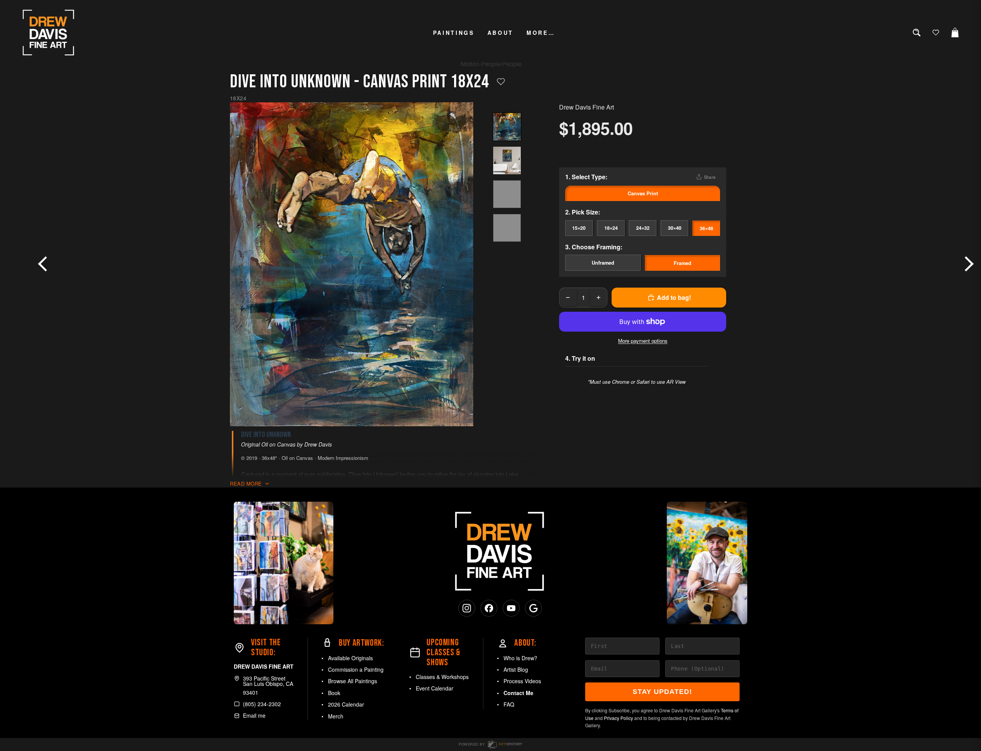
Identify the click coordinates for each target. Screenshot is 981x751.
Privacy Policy (618, 718)
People (490, 63)
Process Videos (522, 681)
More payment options (642, 340)
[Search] (917, 33)
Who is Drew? (520, 658)
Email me (254, 715)
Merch (335, 716)
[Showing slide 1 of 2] (507, 127)
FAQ (509, 704)
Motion (470, 63)
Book (334, 693)
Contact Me (518, 693)
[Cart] (955, 33)
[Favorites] (936, 33)
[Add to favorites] (501, 81)
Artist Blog (516, 669)
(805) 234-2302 (262, 704)
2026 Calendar (346, 704)
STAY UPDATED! (662, 691)
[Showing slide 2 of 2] (507, 160)
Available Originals (350, 658)
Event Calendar (434, 688)
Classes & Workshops (442, 677)
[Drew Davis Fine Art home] (48, 32)
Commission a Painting (356, 669)
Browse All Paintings (352, 681)
